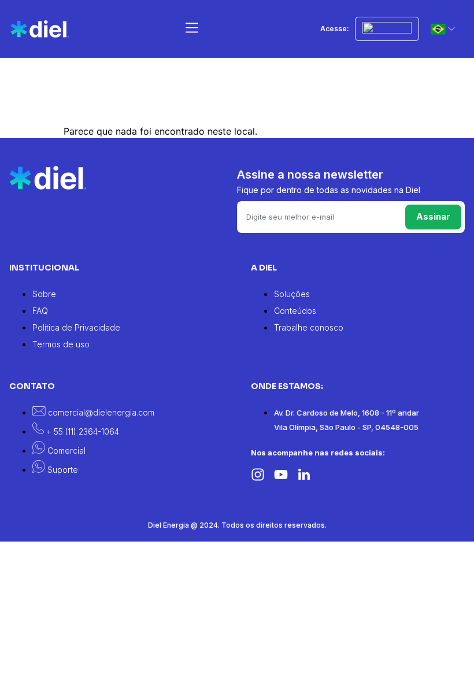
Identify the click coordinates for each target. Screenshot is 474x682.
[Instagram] (258, 474)
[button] (192, 29)
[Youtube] (281, 474)
